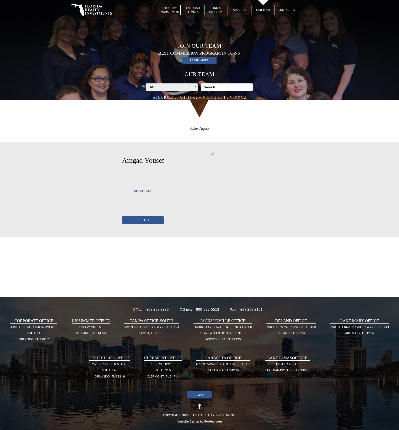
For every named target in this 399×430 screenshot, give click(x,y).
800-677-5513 (207, 309)
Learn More (199, 60)
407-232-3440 (143, 191)
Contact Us (286, 10)
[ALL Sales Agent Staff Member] (172, 87)
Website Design (188, 421)
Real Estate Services (193, 10)
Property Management (170, 10)
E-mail (199, 395)
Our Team (263, 10)
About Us (239, 10)
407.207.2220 (157, 309)
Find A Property (216, 10)
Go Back (143, 220)
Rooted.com (213, 421)
